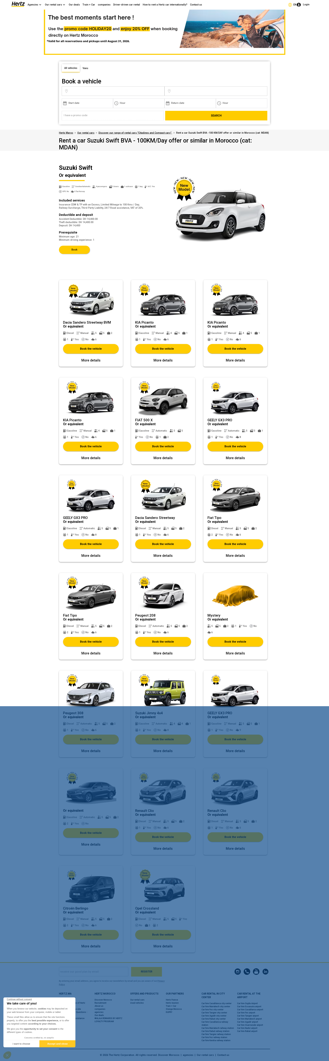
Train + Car (89, 4)
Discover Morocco (168, 1055)
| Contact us (221, 1055)
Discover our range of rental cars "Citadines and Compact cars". (135, 132)
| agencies (186, 1055)
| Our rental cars (203, 1055)
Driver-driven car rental (126, 4)
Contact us (196, 4)
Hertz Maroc (66, 132)
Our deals (74, 4)
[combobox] (116, 91)
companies (104, 4)
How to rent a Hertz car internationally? (165, 4)
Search (216, 115)
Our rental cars (85, 132)
